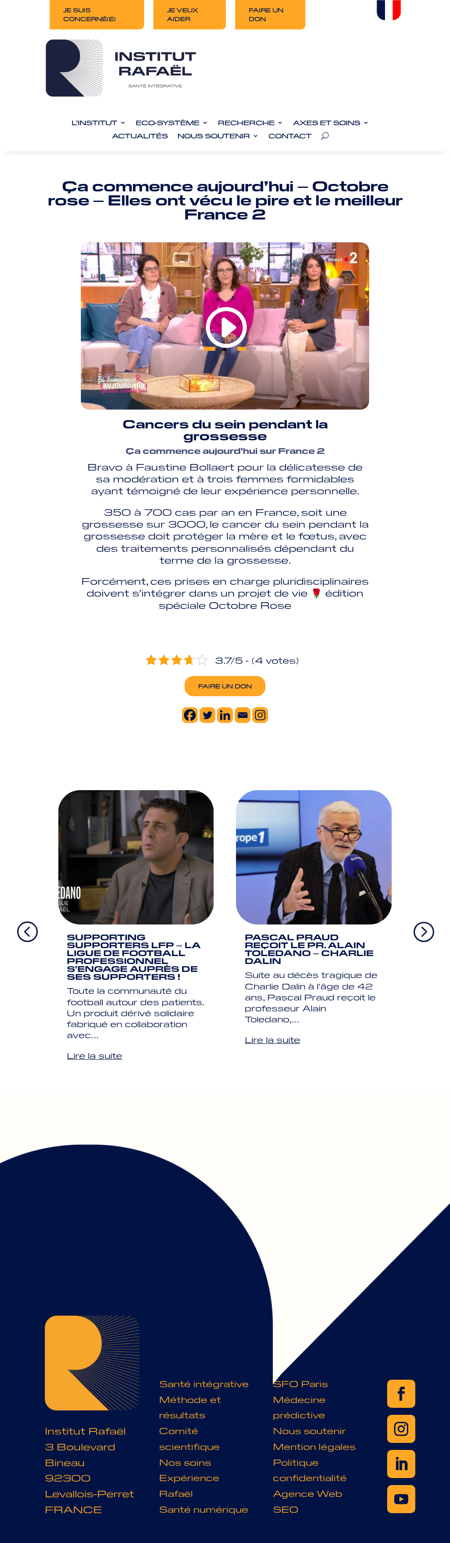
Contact (290, 136)
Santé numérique (203, 1508)
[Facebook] (190, 715)
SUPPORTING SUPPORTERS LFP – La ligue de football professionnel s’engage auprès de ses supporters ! (134, 957)
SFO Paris (300, 1383)
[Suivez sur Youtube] (401, 1499)
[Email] (242, 715)
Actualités (140, 136)
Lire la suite (94, 1055)
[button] (423, 931)
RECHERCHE (246, 122)
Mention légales (314, 1446)
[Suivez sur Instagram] (401, 1429)
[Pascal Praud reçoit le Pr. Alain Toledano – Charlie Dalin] (314, 857)
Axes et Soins (326, 122)
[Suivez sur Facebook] (401, 1394)
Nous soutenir (309, 1430)
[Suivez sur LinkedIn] (401, 1464)
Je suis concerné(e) (89, 14)
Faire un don (266, 14)
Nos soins (185, 1462)
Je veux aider (182, 14)
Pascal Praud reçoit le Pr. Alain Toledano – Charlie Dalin (309, 949)
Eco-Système (168, 122)
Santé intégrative (204, 1383)
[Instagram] (260, 715)
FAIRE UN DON (225, 686)
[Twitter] (207, 715)
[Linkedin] (225, 715)
